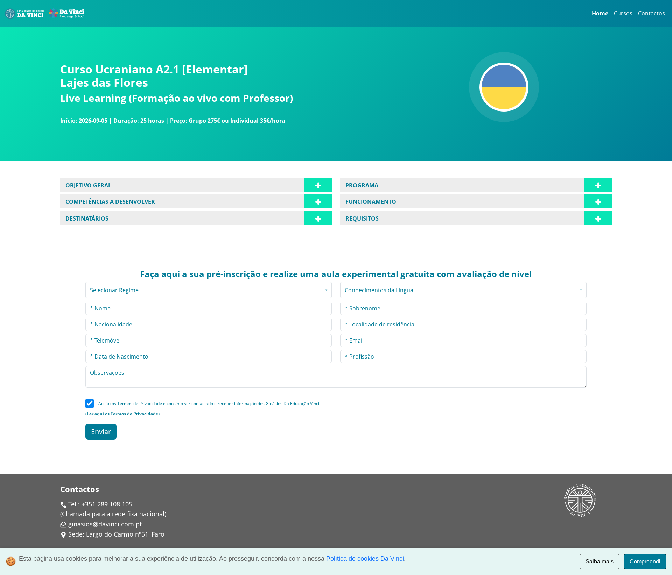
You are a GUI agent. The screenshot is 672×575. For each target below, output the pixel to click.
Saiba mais (600, 562)
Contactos (651, 13)
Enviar (101, 431)
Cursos (623, 13)
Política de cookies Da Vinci (365, 558)
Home (600, 13)
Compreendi (645, 562)
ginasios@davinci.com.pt (105, 524)
